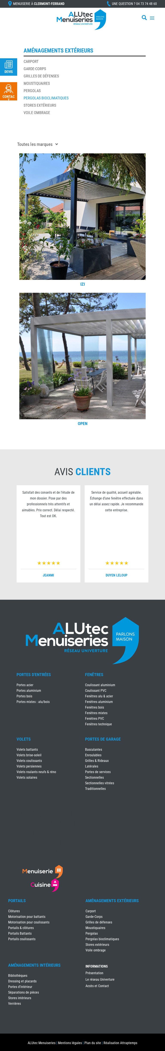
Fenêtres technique (98, 724)
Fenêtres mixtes (96, 713)
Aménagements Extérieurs (112, 900)
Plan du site (92, 1043)
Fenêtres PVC (94, 719)
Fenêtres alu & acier (99, 696)
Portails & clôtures (21, 928)
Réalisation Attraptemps (120, 1043)
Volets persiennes (29, 766)
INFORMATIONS (97, 966)
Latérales (91, 766)
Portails (17, 900)
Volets (24, 739)
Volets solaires (27, 777)
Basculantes (93, 749)
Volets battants (27, 749)
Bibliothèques (17, 976)
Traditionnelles (95, 789)
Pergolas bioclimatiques (46, 98)
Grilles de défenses (41, 76)
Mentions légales (70, 1043)
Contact (9, 98)
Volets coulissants (29, 761)
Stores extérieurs (40, 105)
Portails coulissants (21, 939)
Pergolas (32, 90)
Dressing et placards (22, 981)
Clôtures (14, 911)
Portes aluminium (29, 691)
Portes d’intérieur (20, 987)
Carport (31, 61)
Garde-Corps (35, 68)
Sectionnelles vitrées (99, 783)
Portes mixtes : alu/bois (33, 702)
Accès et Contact (97, 986)
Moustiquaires (37, 83)
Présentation (94, 973)
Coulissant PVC (95, 691)
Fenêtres (94, 674)
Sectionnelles (94, 777)
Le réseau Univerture (100, 980)
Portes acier (25, 685)
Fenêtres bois (94, 707)
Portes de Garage (103, 739)
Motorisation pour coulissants (28, 922)
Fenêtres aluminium (99, 702)
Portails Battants (20, 933)
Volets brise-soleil (29, 755)
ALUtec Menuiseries (41, 1043)
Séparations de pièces (23, 992)
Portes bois (24, 696)
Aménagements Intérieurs (34, 965)
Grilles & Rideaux (97, 761)
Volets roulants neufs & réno (36, 772)
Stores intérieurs (19, 998)
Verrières (14, 1004)
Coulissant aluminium (100, 685)
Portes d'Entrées (34, 674)
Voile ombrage (37, 112)
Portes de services (98, 772)
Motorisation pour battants (26, 917)
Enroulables (93, 755)
